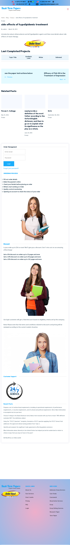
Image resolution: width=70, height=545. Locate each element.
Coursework (53, 497)
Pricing (27, 501)
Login (27, 508)
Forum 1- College (8, 111)
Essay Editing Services (56, 508)
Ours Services (29, 493)
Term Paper (53, 515)
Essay (51, 504)
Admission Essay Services (57, 490)
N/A (50, 111)
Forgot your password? (11, 168)
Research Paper (55, 512)
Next (61, 79)
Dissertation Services (56, 501)
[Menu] (68, 9)
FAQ (26, 504)
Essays (3, 21)
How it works (29, 497)
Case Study (53, 493)
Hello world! (17, 438)
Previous (9, 77)
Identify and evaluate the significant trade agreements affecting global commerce (28, 427)
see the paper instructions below (19, 73)
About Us (28, 490)
